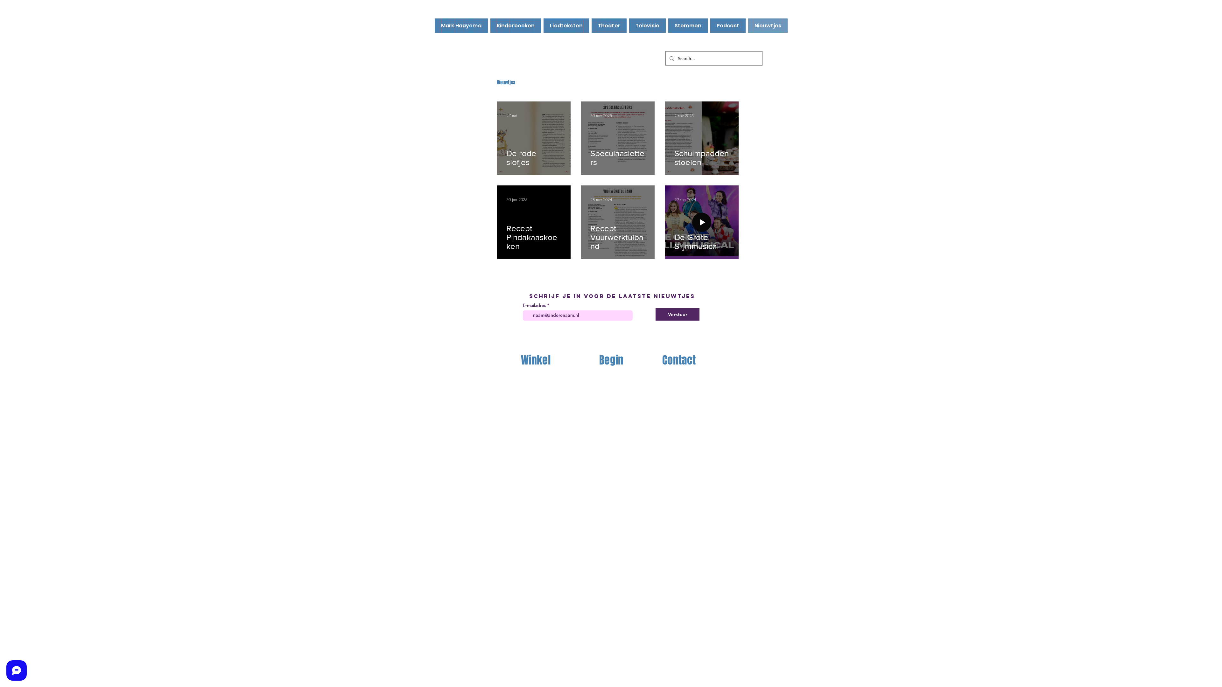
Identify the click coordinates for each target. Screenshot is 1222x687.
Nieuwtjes (506, 82)
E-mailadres (534, 305)
